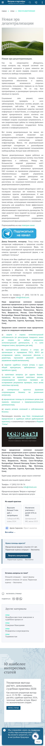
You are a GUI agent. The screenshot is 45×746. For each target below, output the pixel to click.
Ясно (38, 742)
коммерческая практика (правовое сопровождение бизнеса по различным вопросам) (22, 392)
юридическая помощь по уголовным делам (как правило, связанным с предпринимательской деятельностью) (22, 402)
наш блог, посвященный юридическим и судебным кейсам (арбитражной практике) (22, 418)
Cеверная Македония (14, 625)
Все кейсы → (10, 532)
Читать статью (13, 708)
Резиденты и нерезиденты (17, 631)
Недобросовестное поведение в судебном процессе (19, 618)
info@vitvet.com (22, 297)
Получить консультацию (18, 555)
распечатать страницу (14, 593)
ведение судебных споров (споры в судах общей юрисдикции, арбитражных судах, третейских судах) (22, 367)
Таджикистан (11, 636)
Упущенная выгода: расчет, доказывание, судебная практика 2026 (21, 685)
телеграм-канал (28, 225)
